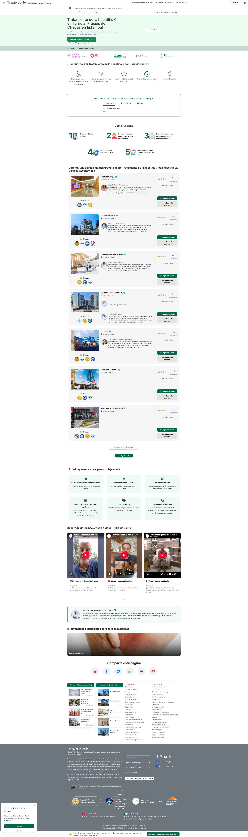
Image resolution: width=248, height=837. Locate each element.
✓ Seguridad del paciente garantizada (79, 43)
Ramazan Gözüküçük (115, 262)
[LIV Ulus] (85, 340)
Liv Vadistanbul (115, 691)
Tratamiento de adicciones (133, 719)
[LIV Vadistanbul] (85, 224)
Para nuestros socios (133, 767)
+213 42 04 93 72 (146, 819)
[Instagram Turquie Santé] (95, 671)
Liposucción (129, 729)
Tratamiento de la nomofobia (161, 727)
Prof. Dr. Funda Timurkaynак (118, 185)
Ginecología (155, 699)
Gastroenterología (130, 699)
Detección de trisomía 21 (133, 727)
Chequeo (128, 709)
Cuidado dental (130, 684)
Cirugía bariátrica (130, 694)
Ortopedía (128, 692)
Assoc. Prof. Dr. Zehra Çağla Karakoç (121, 339)
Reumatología (129, 717)
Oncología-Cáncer (131, 689)
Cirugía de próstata (158, 735)
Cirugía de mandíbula (158, 732)
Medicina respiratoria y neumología (163, 702)
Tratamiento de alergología (160, 692)
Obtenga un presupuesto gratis (81, 39)
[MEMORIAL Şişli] (85, 186)
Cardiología (155, 689)
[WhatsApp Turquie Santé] (130, 671)
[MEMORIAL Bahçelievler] (85, 417)
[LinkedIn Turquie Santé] (141, 671)
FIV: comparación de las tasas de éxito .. (86, 691)
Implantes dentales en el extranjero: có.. (87, 711)
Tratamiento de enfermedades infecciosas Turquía (88, 8)
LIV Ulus (105, 331)
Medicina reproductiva (159, 687)
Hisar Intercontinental (115, 712)
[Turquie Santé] (70, 8)
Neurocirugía (129, 704)
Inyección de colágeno (159, 722)
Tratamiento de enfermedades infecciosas (165, 714)
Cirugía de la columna (158, 697)
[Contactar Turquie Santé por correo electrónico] (153, 671)
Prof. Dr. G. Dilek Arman (116, 223)
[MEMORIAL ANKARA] (85, 379)
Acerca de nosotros (133, 763)
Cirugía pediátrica (130, 712)
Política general (131, 772)
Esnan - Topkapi (115, 721)
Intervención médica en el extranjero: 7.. (85, 701)
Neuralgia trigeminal (158, 737)
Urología (154, 717)
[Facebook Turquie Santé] (107, 671)
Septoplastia (129, 724)
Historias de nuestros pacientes (142, 3)
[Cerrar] (35, 805)
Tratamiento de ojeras (132, 737)
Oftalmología (129, 707)
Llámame (235, 2)
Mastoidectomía (157, 719)
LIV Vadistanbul (108, 215)
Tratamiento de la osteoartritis (134, 722)
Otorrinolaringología (158, 707)
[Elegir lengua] (246, 3)
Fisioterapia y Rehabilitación (160, 712)
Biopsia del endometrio (159, 724)
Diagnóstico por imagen (132, 702)
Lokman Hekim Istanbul (115, 731)
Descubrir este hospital (167, 204)
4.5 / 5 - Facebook (166, 766)
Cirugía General (130, 697)
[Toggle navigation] (4, 2)
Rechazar (19, 831)
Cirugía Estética (157, 684)
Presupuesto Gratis (167, 198)
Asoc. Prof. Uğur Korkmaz (117, 305)
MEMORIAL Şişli (108, 177)
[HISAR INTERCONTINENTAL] (85, 263)
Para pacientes (131, 758)
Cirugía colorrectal (157, 694)
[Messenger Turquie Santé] (118, 671)
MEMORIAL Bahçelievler (112, 408)
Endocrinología (156, 709)
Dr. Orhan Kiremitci (115, 314)
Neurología (155, 704)
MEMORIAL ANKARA (109, 370)
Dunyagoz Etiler (115, 701)
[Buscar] (96, 12)
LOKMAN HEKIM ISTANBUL (112, 293)
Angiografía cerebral (131, 732)
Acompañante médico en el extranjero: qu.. (85, 721)
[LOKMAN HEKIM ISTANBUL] (85, 302)
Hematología (129, 714)
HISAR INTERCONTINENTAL (112, 254)
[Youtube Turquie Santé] (165, 757)
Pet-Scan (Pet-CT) (131, 735)
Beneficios (71, 49)
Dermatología (129, 687)
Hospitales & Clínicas (86, 49)
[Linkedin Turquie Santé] (169, 757)
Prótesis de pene (157, 729)
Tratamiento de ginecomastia (134, 740)
